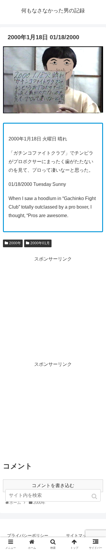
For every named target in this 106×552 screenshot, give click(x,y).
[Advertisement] (53, 304)
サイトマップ (78, 535)
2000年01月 (40, 243)
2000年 (15, 243)
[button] (95, 496)
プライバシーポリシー (27, 535)
